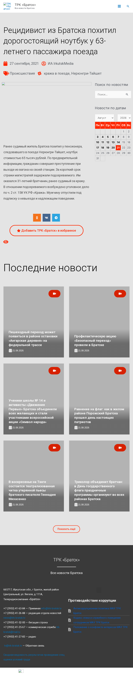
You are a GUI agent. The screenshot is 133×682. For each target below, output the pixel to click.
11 (102, 142)
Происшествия (22, 73)
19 (107, 147)
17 (97, 147)
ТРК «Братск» (25, 5)
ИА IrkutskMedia (60, 63)
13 (113, 142)
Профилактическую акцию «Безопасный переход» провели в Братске (95, 340)
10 (97, 142)
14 (118, 142)
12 (108, 142)
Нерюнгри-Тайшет (86, 73)
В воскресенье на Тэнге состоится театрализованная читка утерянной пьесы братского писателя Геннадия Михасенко (32, 490)
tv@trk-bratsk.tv (13, 645)
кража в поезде (57, 73)
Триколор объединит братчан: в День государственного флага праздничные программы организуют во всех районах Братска (99, 490)
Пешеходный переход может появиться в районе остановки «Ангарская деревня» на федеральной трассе (33, 338)
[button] (128, 6)
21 (118, 147)
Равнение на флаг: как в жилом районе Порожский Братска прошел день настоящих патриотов (99, 415)
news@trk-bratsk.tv (14, 617)
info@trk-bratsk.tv (51, 608)
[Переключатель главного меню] (119, 6)
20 (113, 147)
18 (102, 147)
